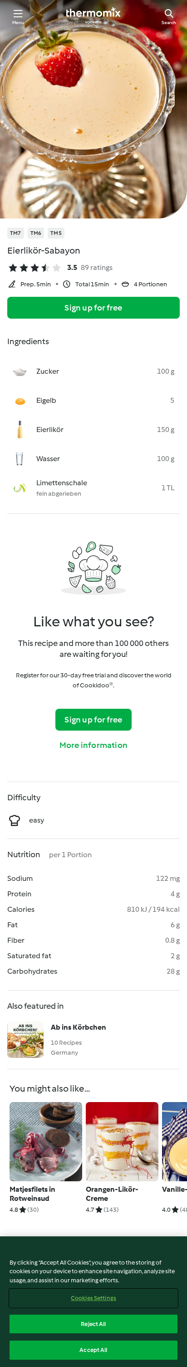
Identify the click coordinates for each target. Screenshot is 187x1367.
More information (93, 745)
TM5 (56, 233)
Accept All (93, 1350)
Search (169, 22)
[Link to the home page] (93, 16)
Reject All (93, 1324)
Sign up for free (93, 308)
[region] (93, 1301)
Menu (18, 22)
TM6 (36, 233)
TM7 (15, 233)
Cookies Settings (93, 1298)
